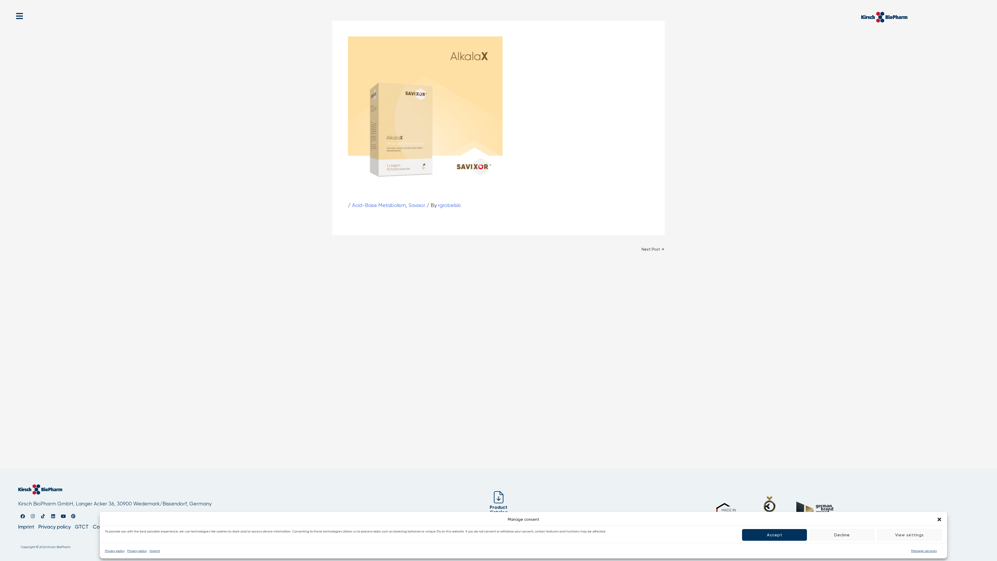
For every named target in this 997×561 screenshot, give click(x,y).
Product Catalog (499, 509)
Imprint (155, 551)
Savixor (416, 205)
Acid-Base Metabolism (379, 205)
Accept (774, 535)
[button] (939, 519)
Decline (842, 535)
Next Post (653, 249)
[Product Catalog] (498, 497)
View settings (909, 535)
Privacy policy (115, 551)
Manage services (924, 551)
